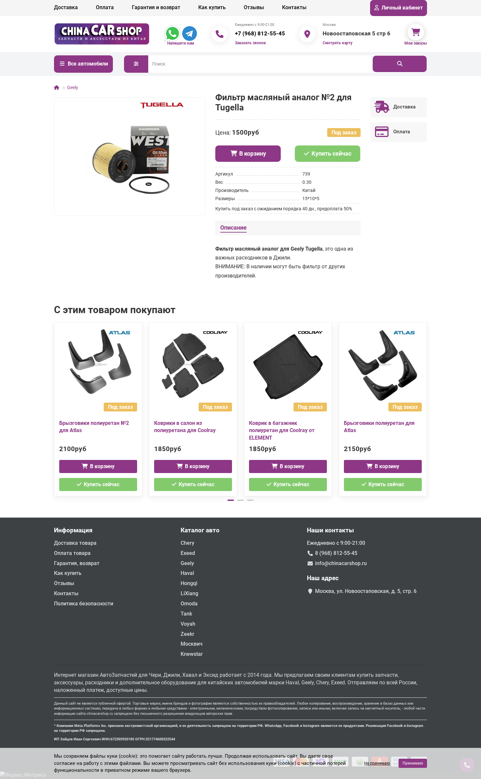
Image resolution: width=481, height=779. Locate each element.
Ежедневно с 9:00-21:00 (336, 543)
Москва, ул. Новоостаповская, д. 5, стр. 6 (366, 591)
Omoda (189, 603)
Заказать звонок (250, 43)
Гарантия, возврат (76, 563)
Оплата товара (72, 553)
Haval (187, 573)
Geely (72, 87)
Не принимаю (377, 763)
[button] (54, 408)
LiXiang (189, 593)
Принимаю (412, 763)
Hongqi (189, 583)
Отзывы (254, 7)
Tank (186, 614)
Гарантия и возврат (156, 7)
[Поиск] (400, 64)
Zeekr (187, 634)
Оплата (105, 7)
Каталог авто (200, 530)
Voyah (188, 624)
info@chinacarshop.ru (341, 563)
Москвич (192, 644)
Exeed (188, 553)
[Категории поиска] (136, 64)
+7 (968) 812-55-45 (260, 33)
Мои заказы (415, 43)
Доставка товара (75, 543)
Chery (187, 543)
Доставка (66, 7)
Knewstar (192, 654)
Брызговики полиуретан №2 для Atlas (94, 427)
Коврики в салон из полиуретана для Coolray (185, 427)
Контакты (294, 7)
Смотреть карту (337, 43)
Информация (73, 530)
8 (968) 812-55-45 (336, 553)
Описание (233, 227)
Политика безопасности (83, 603)
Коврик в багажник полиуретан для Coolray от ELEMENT (281, 430)
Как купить (212, 7)
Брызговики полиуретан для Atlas (379, 427)
